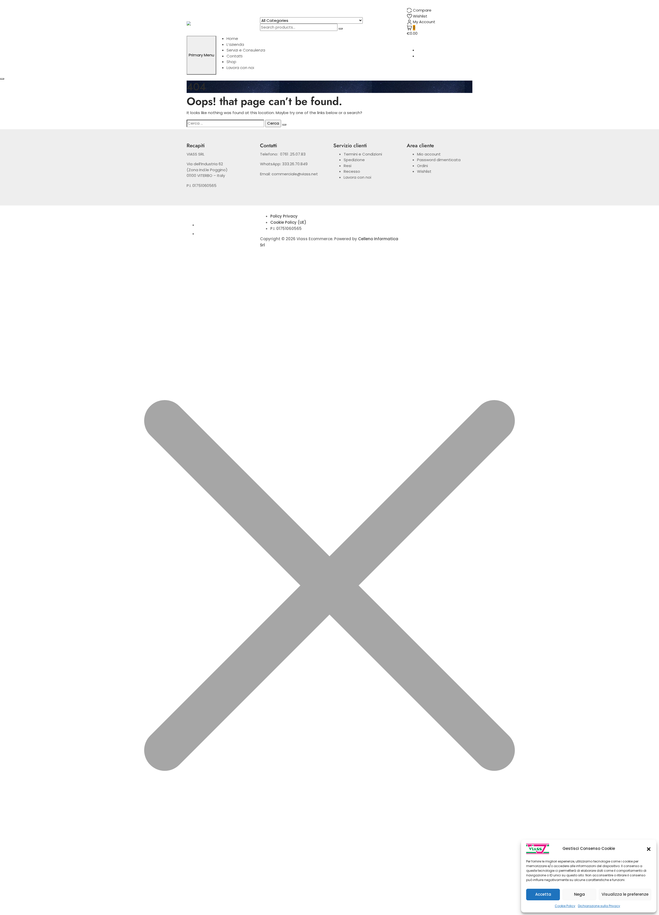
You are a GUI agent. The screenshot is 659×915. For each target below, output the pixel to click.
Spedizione (354, 159)
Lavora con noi (240, 67)
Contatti (234, 56)
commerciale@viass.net (295, 174)
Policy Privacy (284, 216)
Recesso (352, 171)
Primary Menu (201, 55)
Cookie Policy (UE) (288, 222)
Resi (347, 165)
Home (232, 38)
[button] (648, 848)
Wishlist (424, 171)
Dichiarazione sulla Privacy (599, 906)
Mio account (429, 154)
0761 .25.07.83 (293, 154)
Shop (231, 61)
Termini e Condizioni (363, 154)
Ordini (422, 165)
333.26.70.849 (295, 164)
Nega (579, 894)
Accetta (543, 894)
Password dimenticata (439, 159)
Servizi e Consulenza (246, 50)
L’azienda (235, 44)
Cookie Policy (565, 906)
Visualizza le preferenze (625, 894)
